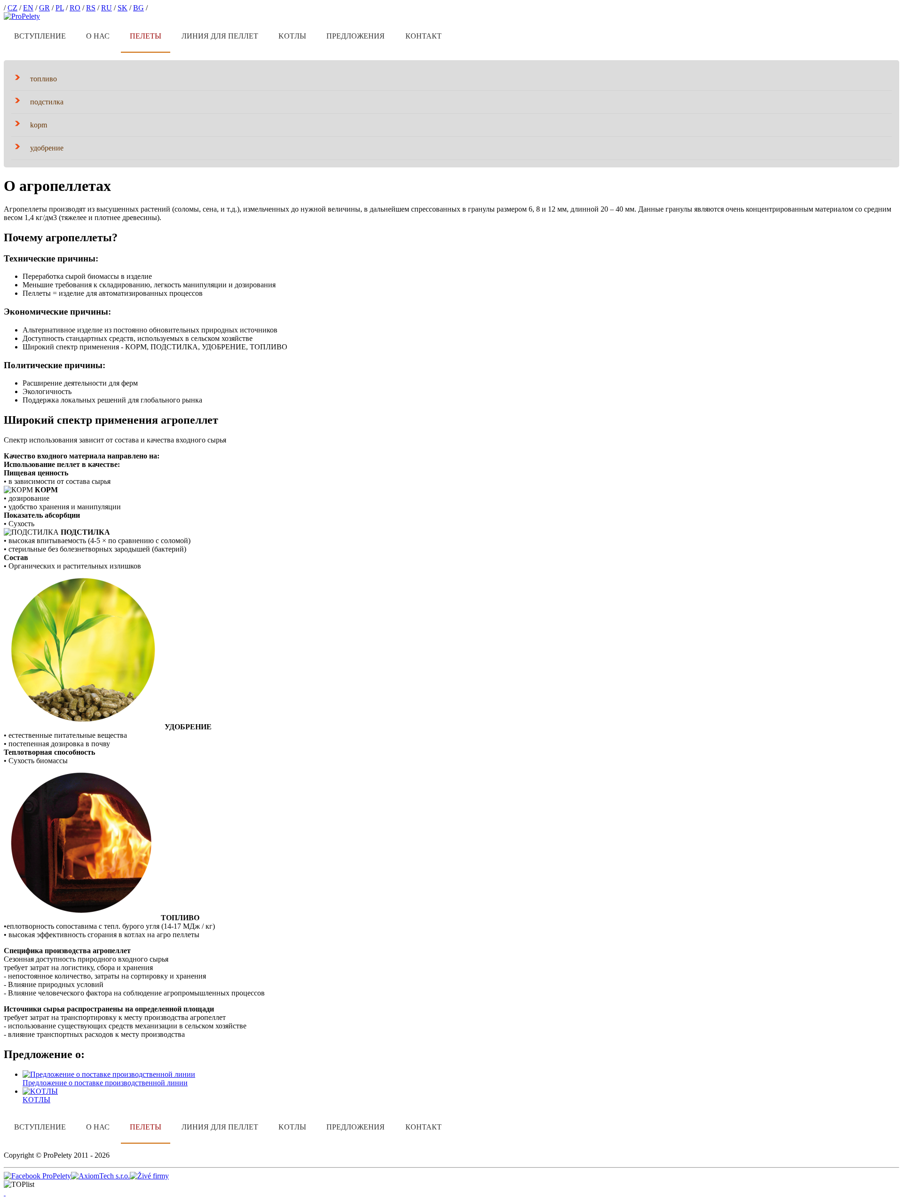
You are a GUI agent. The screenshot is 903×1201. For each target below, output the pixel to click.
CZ (12, 8)
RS (90, 8)
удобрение (46, 148)
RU (106, 8)
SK (122, 8)
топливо (43, 79)
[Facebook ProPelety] (37, 1176)
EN (28, 8)
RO (75, 8)
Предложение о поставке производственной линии (105, 1083)
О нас (98, 36)
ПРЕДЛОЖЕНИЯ (355, 36)
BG (138, 8)
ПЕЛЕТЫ (145, 36)
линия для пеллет (220, 36)
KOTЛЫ (292, 36)
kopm (38, 125)
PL (59, 8)
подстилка (46, 102)
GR (44, 8)
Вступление (40, 36)
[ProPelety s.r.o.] (22, 16)
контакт (423, 36)
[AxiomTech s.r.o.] (100, 1176)
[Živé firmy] (149, 1176)
